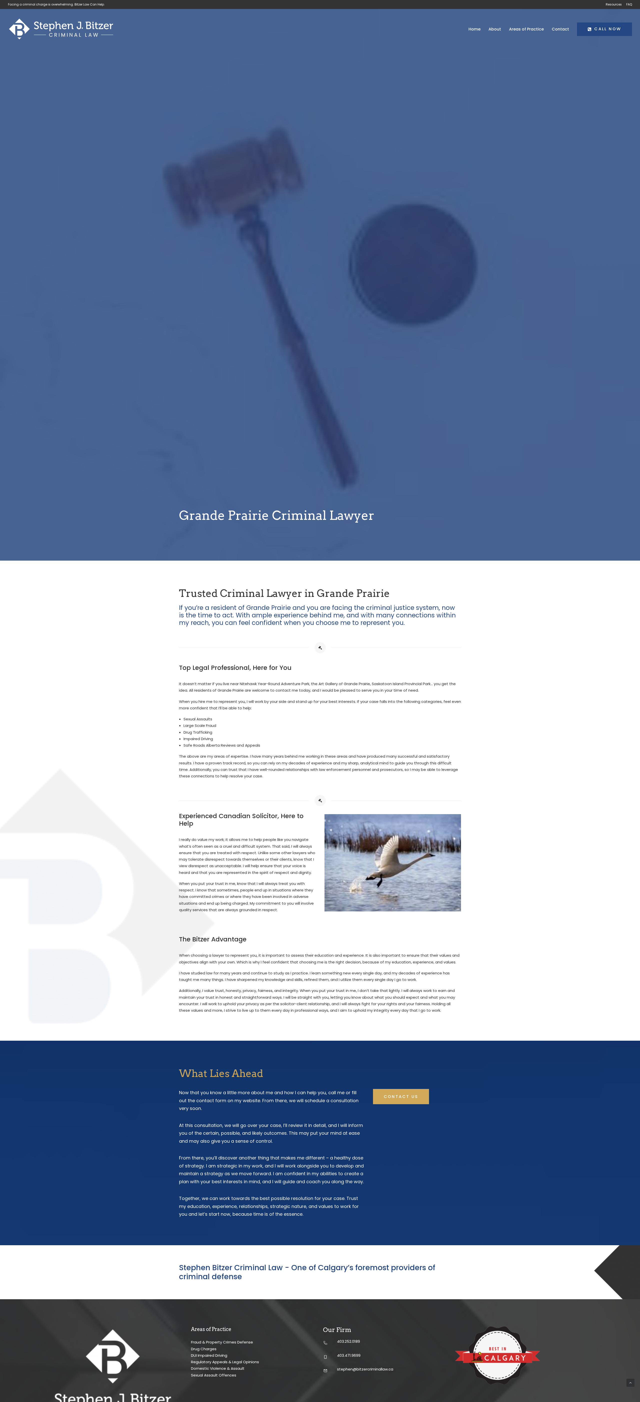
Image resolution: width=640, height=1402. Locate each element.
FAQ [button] (629, 4)
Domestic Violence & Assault (217, 1368)
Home (474, 29)
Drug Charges (203, 1348)
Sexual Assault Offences (213, 1375)
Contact (560, 29)
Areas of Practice (526, 29)
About (494, 29)
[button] (325, 1343)
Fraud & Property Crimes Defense (222, 1342)
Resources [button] (614, 4)
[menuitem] (615, 4)
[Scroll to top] (630, 1382)
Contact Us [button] (401, 1096)
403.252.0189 (348, 1341)
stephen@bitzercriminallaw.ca (365, 1369)
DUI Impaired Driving (209, 1355)
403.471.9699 (348, 1355)
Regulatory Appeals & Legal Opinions (225, 1361)
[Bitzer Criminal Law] (61, 29)
